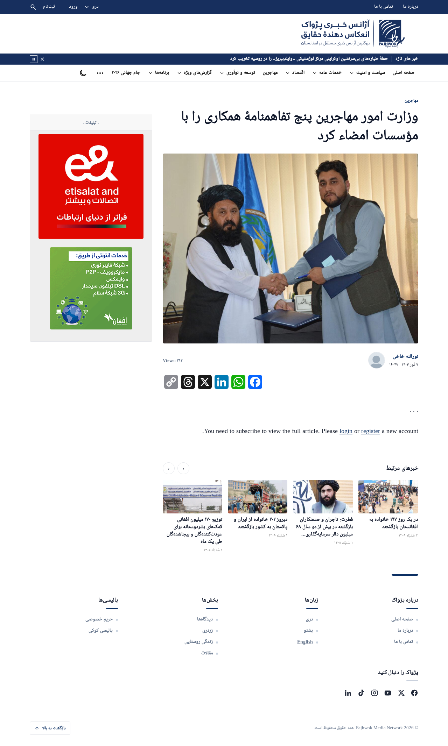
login (346, 430)
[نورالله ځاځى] (377, 360)
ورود (73, 6)
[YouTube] (388, 693)
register (370, 430)
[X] (401, 693)
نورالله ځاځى (405, 357)
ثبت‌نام (49, 6)
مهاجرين (411, 100)
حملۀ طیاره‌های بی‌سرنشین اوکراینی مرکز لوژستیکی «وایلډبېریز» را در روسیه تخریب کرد (309, 59)
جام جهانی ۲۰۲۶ (126, 73)
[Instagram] (374, 693)
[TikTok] (361, 693)
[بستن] (42, 59)
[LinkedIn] (348, 693)
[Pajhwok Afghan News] (353, 34)
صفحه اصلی (403, 73)
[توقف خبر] (33, 59)
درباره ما (410, 6)
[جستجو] (33, 7)
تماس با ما (383, 6)
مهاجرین (270, 73)
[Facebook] (414, 693)
